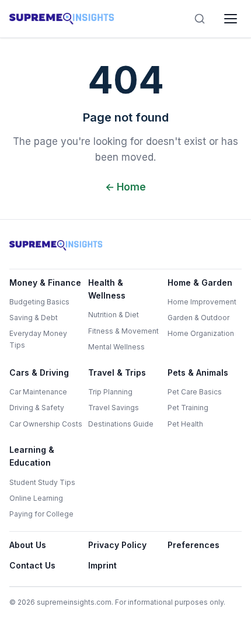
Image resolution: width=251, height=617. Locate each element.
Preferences (193, 545)
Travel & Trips (117, 372)
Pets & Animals (198, 372)
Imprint (102, 565)
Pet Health (185, 424)
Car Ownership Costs (45, 424)
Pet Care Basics (195, 391)
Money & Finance (45, 282)
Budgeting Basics (39, 301)
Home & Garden (200, 282)
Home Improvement (202, 301)
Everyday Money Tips (38, 339)
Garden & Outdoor (198, 317)
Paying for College (41, 513)
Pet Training (188, 407)
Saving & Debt (33, 317)
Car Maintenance (38, 391)
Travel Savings (113, 407)
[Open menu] (230, 18)
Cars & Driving (39, 372)
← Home (125, 187)
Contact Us (32, 565)
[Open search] (199, 19)
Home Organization (201, 333)
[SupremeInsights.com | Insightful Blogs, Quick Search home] (61, 18)
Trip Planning (110, 391)
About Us (27, 545)
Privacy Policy (117, 545)
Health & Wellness (107, 289)
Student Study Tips (42, 482)
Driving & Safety (36, 407)
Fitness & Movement (123, 331)
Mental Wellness (116, 346)
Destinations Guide (121, 424)
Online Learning (36, 498)
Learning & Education (31, 456)
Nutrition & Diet (113, 314)
